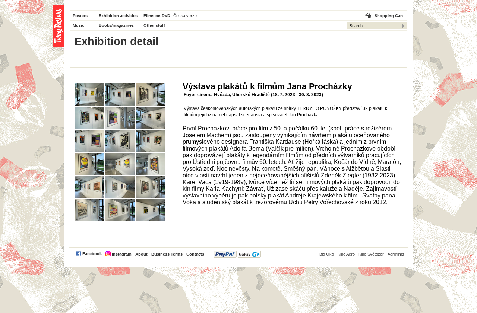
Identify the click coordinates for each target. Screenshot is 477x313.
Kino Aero (346, 254)
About (141, 254)
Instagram (122, 254)
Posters (80, 15)
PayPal (237, 254)
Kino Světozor (371, 254)
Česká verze (185, 15)
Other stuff (154, 25)
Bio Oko (326, 254)
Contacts (195, 254)
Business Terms (167, 254)
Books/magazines (116, 25)
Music (78, 25)
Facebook (92, 254)
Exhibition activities (118, 15)
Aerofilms (396, 254)
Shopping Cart (389, 15)
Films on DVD (156, 15)
